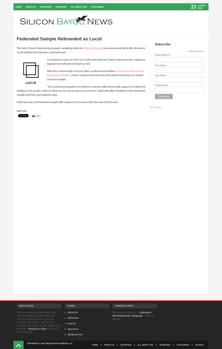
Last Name (160, 75)
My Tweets (156, 107)
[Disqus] (81, 168)
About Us (31, 7)
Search (72, 323)
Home (18, 7)
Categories (97, 7)
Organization (161, 85)
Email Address (163, 54)
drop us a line (37, 328)
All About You (79, 7)
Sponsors (61, 7)
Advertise (45, 7)
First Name (160, 65)
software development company (131, 314)
